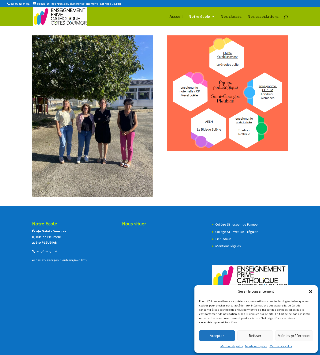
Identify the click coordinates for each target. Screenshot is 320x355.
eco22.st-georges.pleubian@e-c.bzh (59, 260)
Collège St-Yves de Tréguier (236, 232)
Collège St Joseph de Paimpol (236, 224)
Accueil (175, 17)
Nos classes (231, 17)
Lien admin (223, 239)
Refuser (255, 335)
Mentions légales (231, 346)
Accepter (217, 335)
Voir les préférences (294, 335)
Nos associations (263, 17)
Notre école (199, 17)
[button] (310, 291)
